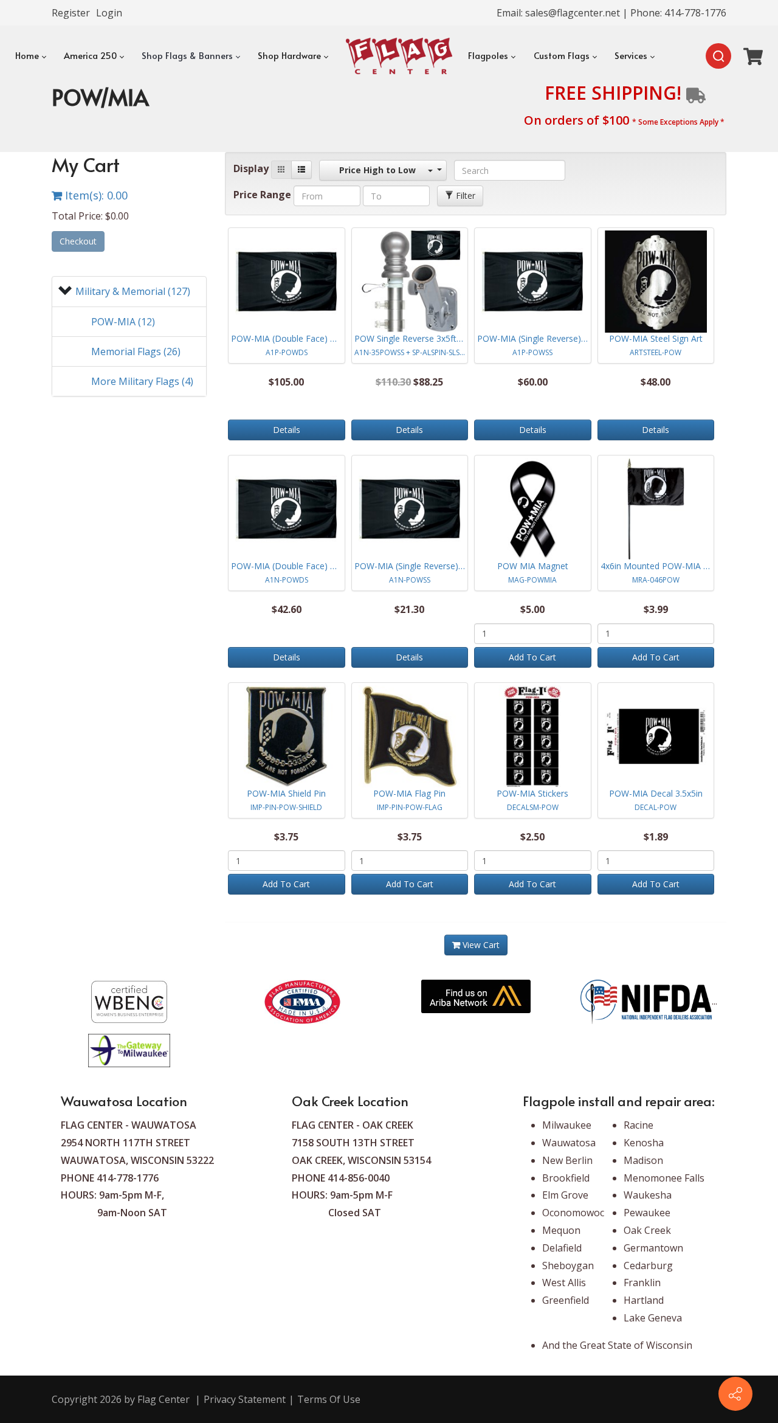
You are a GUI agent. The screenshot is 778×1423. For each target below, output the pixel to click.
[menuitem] (30, 56)
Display (251, 168)
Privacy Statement (245, 1399)
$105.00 (286, 382)
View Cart (480, 944)
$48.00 (655, 382)
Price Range (262, 194)
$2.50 (532, 836)
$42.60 (286, 609)
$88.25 (428, 382)
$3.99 (656, 609)
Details (286, 429)
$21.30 (409, 609)
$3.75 (286, 836)
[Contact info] (735, 1394)
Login (109, 12)
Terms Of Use (328, 1399)
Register (71, 12)
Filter (464, 195)
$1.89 (656, 836)
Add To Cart (532, 657)
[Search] (718, 56)
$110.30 (393, 382)
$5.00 (532, 609)
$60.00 (533, 382)
